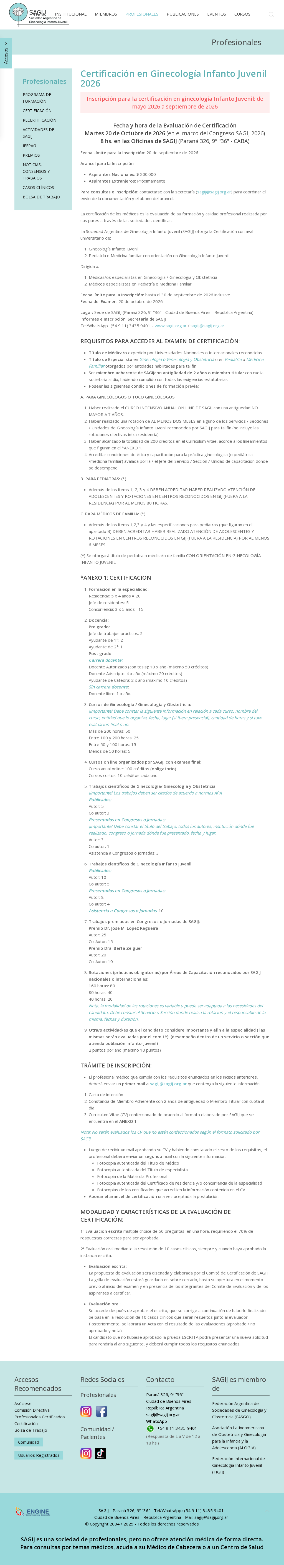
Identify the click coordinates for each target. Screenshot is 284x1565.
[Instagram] (86, 1413)
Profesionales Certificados (39, 1416)
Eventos (216, 14)
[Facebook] (101, 1413)
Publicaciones (183, 14)
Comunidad (28, 1442)
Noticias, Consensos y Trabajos (36, 171)
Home (40, 14)
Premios (31, 155)
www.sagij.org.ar (171, 325)
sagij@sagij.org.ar (214, 192)
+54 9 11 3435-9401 (177, 1428)
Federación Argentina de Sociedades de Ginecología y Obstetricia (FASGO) (239, 1410)
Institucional (71, 14)
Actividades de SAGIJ (38, 133)
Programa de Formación (37, 98)
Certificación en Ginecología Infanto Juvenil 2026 (173, 78)
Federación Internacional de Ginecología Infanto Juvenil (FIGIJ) (238, 1465)
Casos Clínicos (38, 187)
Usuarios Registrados (39, 1455)
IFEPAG (29, 145)
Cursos (242, 14)
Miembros (106, 14)
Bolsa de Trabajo (41, 197)
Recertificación (39, 120)
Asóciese (23, 1403)
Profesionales (141, 14)
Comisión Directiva (32, 1410)
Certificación (37, 110)
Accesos (6, 55)
